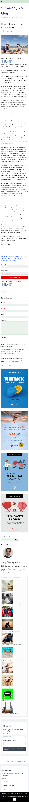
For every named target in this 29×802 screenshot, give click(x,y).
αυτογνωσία (9, 569)
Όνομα (5, 733)
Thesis (26, 761)
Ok (14, 799)
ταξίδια (20, 569)
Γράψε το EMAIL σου (9, 740)
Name (3, 302)
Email (3, 308)
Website (3, 314)
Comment (3, 320)
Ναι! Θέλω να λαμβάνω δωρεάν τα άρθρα (13, 748)
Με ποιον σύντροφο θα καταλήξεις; (15, 349)
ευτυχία (3, 569)
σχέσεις (15, 569)
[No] (27, 797)
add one (12, 292)
